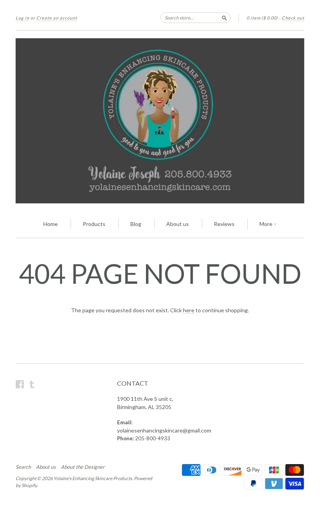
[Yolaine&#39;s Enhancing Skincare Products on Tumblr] (32, 384)
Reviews (224, 224)
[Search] (224, 17)
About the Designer (83, 467)
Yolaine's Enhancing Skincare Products (92, 478)
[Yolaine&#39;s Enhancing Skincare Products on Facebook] (20, 384)
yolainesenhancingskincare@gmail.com (164, 430)
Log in (22, 17)
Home (50, 224)
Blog (135, 224)
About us (177, 224)
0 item (262, 17)
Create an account (56, 17)
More (267, 224)
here (188, 310)
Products (94, 224)
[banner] (160, 120)
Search (23, 467)
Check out (293, 17)
